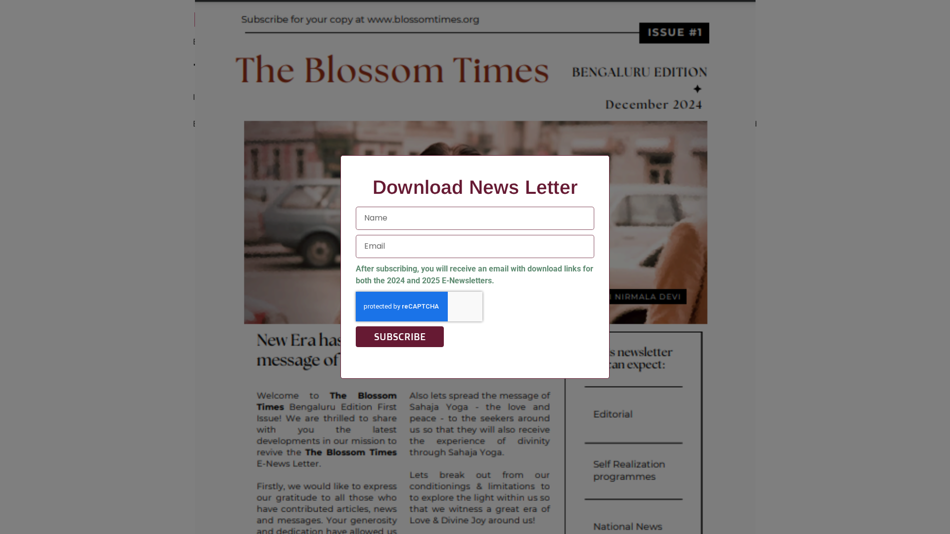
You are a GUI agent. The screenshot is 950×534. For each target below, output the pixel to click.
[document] (475, 267)
